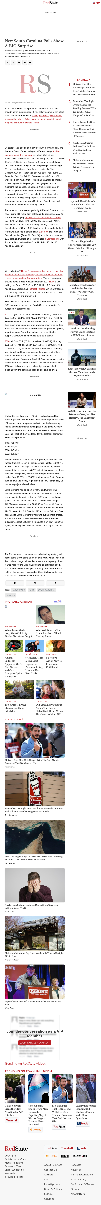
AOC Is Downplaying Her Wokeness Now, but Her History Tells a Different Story (82, 416)
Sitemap (75, 1189)
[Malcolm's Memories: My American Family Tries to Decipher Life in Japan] (35, 933)
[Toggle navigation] (3, 3)
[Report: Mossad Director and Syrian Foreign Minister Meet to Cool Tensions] (82, 273)
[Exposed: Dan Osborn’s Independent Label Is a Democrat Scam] (35, 981)
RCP (51, 281)
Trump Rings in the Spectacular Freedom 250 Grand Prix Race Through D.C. (82, 246)
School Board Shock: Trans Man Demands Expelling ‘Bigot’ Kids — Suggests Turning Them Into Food (38, 1115)
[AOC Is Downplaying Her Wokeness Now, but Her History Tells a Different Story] (82, 399)
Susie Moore (82, 379)
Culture (48, 1193)
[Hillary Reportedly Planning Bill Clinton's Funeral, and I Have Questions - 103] (86, 1088)
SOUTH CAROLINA (46, 590)
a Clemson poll (52, 239)
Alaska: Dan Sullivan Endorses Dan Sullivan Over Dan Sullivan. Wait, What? (31, 906)
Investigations (52, 1184)
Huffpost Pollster (37, 289)
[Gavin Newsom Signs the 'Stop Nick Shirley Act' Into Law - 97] (15, 1088)
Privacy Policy (78, 1179)
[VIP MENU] (96, 3)
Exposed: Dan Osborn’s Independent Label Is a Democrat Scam (33, 1003)
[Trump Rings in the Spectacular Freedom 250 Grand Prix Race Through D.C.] (82, 229)
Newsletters (78, 1193)
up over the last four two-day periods (43, 217)
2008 (7, 341)
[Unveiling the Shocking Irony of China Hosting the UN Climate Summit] (82, 317)
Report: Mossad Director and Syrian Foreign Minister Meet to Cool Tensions (82, 290)
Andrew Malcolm (12, 960)
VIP (46, 1179)
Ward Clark (9, 912)
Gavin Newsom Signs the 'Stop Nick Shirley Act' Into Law (14, 1110)
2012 (7, 314)
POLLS (31, 590)
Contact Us (50, 1169)
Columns (49, 1198)
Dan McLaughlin (14, 50)
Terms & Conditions (82, 1174)
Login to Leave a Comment (35, 1043)
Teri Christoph (11, 815)
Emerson (43, 232)
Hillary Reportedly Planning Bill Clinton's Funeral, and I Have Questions (86, 1112)
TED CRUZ (10, 595)
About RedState (53, 1164)
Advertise (76, 1169)
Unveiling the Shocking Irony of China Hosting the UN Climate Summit (82, 332)
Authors (48, 1174)
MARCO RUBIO (18, 590)
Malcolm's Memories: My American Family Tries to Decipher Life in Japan (34, 954)
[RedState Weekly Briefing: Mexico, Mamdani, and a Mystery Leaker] (82, 357)
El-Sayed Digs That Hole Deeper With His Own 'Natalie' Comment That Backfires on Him (32, 761)
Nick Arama (10, 767)
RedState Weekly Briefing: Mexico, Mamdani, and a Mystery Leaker (82, 372)
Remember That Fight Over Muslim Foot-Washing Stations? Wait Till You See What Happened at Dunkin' (34, 810)
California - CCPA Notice (83, 1184)
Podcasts (76, 1164)
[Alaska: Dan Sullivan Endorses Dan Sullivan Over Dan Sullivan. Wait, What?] (35, 885)
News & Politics (53, 1189)
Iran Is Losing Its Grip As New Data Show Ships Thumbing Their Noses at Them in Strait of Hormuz (33, 858)
